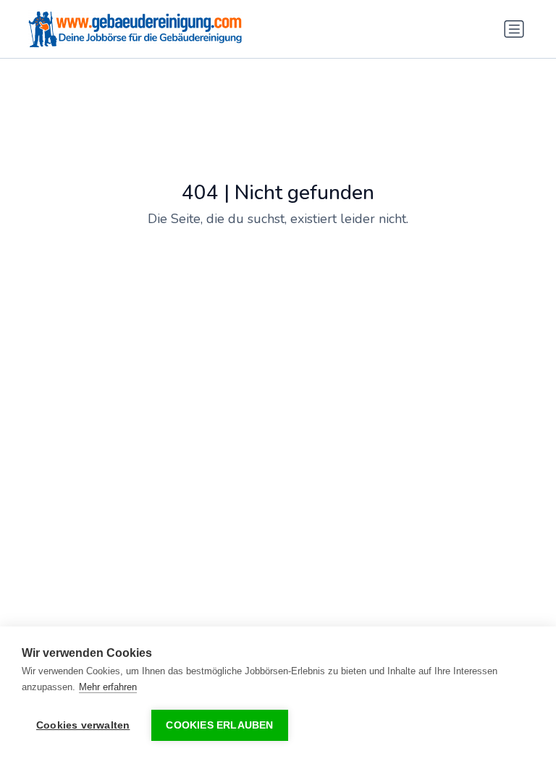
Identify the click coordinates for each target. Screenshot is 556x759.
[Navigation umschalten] (514, 29)
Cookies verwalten (83, 725)
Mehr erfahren (108, 687)
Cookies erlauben (219, 725)
